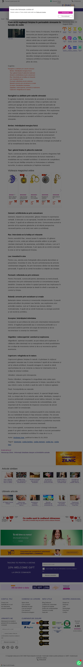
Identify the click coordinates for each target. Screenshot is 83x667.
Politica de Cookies (41, 12)
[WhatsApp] (79, 663)
